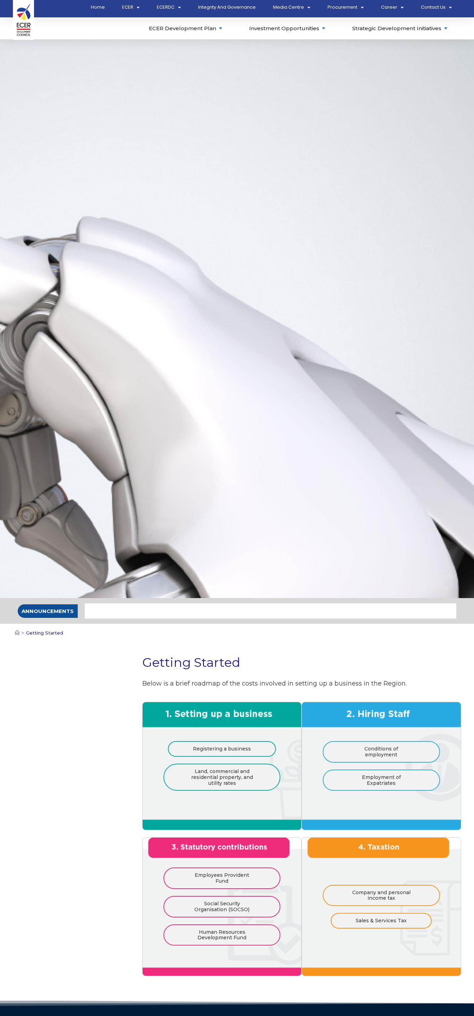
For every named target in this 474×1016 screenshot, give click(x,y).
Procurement (342, 7)
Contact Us (433, 7)
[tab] (186, 28)
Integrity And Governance (227, 7)
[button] (48, 611)
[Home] (17, 633)
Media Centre (288, 7)
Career (389, 7)
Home (98, 7)
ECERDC (166, 7)
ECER (127, 7)
